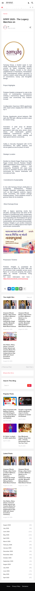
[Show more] (24, 288)
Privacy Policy (16, 586)
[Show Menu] (2, 2)
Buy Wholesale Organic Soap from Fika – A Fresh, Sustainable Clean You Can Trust (24, 440)
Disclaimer (25, 586)
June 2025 (17, 571)
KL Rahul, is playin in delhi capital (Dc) (9, 437)
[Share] (30, 27)
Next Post (29, 367)
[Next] (33, 7)
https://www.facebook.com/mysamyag (15, 278)
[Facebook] (9, 288)
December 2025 (17, 551)
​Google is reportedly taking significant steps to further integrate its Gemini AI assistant (25, 413)
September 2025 (17, 561)
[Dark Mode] (29, 2)
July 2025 (17, 567)
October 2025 (17, 558)
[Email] (20, 288)
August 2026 (17, 525)
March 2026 (17, 541)
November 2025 (17, 554)
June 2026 (17, 531)
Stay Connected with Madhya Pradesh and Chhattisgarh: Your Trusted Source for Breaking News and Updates (10, 414)
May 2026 (17, 535)
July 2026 (17, 528)
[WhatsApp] (17, 288)
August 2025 (17, 564)
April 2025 (17, 577)
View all (29, 297)
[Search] (32, 2)
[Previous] (30, 7)
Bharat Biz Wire (8, 373)
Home (5, 13)
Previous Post (7, 367)
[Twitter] (13, 288)
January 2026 (17, 548)
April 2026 (17, 538)
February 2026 (17, 544)
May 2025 (17, 574)
